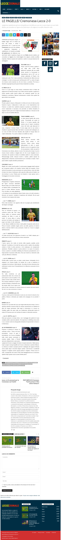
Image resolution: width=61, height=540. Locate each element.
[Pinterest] (18, 34)
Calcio (10, 16)
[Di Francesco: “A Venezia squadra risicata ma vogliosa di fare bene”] (33, 440)
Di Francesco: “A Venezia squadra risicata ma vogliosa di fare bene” (33, 448)
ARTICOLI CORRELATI (7, 434)
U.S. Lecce (22, 365)
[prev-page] (36, 434)
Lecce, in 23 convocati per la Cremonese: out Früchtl (10, 381)
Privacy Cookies (41, 532)
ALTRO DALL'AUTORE (19, 434)
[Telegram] (14, 34)
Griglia (11, 17)
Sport (16, 9)
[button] (58, 11)
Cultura (34, 9)
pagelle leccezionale (7, 365)
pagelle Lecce (29, 364)
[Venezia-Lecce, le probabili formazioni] (7, 440)
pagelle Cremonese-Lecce (8, 364)
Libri (40, 9)
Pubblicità (54, 532)
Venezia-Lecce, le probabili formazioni (7, 446)
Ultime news (28, 17)
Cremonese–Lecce (27, 362)
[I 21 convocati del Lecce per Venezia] (20, 440)
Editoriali (9, 9)
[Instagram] (50, 63)
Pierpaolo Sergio (6, 30)
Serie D (27, 9)
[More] (32, 372)
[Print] (29, 34)
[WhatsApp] (10, 34)
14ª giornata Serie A (9, 362)
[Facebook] (3, 34)
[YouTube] (50, 69)
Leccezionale (34, 362)
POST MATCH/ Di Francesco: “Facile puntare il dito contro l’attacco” (31, 381)
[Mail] (14, 430)
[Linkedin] (21, 34)
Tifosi (43, 521)
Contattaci (5, 12)
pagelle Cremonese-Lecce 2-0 (19, 364)
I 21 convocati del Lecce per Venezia (20, 446)
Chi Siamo (47, 9)
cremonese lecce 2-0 (19, 362)
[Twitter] (7, 34)
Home (4, 9)
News (20, 17)
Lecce (22, 9)
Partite (23, 17)
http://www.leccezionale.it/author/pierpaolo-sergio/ (20, 392)
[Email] (25, 34)
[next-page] (38, 434)
